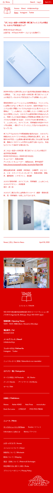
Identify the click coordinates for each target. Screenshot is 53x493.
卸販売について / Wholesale (14, 452)
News (16, 12)
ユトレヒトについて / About (14, 448)
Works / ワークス (30, 432)
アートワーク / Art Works (27, 382)
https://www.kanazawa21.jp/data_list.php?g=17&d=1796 (23, 164)
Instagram (23, 12)
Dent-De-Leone (9, 409)
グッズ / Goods (9, 382)
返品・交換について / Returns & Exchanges (19, 461)
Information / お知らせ (12, 432)
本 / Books (31, 377)
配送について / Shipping (12, 457)
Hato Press (29, 404)
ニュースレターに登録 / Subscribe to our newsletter (22, 361)
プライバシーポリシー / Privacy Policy (18, 471)
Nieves (6, 404)
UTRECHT (22, 409)
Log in (39, 2)
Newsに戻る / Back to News (14, 242)
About (23, 8)
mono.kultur (40, 404)
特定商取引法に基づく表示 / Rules (16, 466)
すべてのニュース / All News (14, 427)
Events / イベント (34, 427)
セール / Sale (8, 386)
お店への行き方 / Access (13, 443)
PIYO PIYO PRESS (36, 409)
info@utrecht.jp (32, 8)
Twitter (31, 12)
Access (16, 8)
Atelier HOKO (17, 404)
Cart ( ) (48, 2)
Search (32, 2)
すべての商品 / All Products (14, 377)
